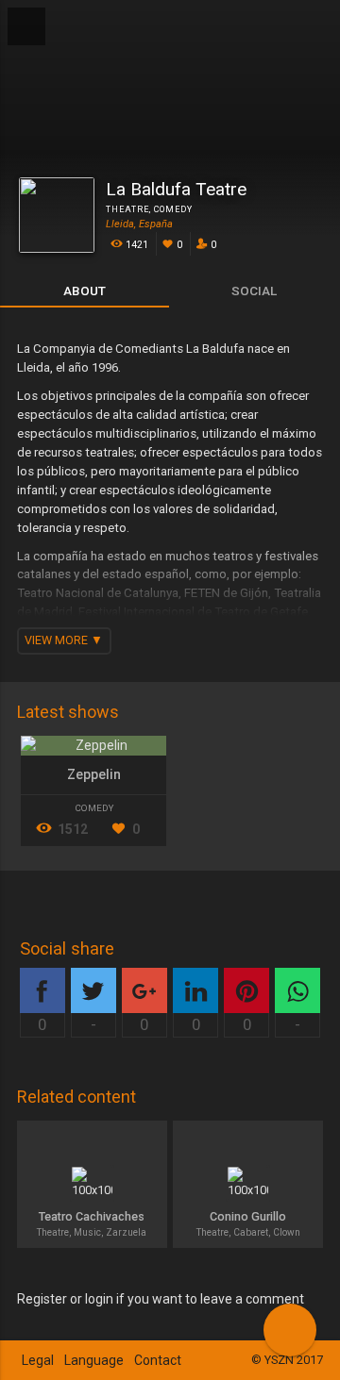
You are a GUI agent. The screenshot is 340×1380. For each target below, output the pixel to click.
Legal (38, 1360)
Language (94, 1360)
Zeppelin (94, 774)
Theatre (127, 209)
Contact (157, 1360)
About (84, 290)
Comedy (173, 209)
